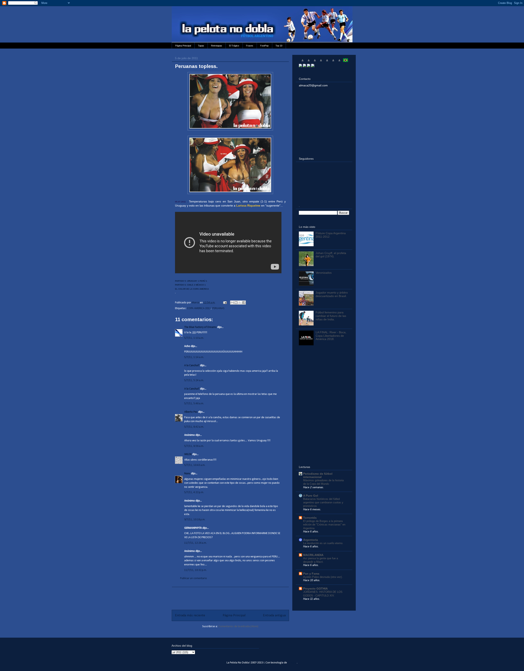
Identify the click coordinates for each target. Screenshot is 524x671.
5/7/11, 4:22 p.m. (194, 492)
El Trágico (234, 45)
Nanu (187, 473)
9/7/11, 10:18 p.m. (194, 519)
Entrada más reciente (190, 615)
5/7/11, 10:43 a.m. (194, 465)
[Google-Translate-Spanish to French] (308, 61)
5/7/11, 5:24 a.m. (194, 380)
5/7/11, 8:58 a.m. (194, 446)
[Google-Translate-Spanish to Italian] (321, 61)
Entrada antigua (274, 615)
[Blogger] (312, 66)
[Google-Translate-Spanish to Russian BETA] (339, 61)
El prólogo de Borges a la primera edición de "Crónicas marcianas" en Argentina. (324, 525)
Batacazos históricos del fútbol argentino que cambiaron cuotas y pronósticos (323, 502)
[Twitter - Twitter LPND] (300, 66)
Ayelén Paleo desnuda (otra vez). (323, 576)
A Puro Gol (310, 495)
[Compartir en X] (240, 302)
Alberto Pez (191, 411)
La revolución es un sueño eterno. (323, 543)
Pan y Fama (311, 573)
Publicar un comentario (193, 578)
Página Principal (183, 45)
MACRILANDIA (313, 555)
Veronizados (324, 272)
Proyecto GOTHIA (315, 588)
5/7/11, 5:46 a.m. (194, 403)
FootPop (264, 45)
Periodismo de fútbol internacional (317, 475)
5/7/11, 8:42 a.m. (194, 426)
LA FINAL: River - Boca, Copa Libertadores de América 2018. (331, 336)
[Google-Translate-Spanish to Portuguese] (345, 61)
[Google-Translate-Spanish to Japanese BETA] (327, 61)
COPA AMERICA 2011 (199, 308)
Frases (249, 45)
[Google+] (308, 66)
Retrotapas (216, 45)
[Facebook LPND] (304, 66)
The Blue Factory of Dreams (200, 327)
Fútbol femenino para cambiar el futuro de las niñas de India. (331, 316)
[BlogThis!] (236, 302)
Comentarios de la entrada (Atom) (238, 626)
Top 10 (279, 45)
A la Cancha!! (191, 365)
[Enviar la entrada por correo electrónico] (224, 302)
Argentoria (310, 539)
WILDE (188, 454)
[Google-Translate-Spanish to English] (333, 61)
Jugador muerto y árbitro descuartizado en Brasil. (332, 294)
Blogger (292, 662)
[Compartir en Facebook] (244, 302)
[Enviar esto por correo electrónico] (232, 302)
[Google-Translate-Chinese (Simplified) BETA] (302, 61)
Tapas (201, 45)
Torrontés (310, 517)
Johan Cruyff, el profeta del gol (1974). (331, 254)
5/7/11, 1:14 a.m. (194, 357)
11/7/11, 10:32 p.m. (195, 570)
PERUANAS (218, 308)
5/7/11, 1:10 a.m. (194, 338)
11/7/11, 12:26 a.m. (195, 542)
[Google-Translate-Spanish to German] (314, 61)
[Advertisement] (230, 596)
